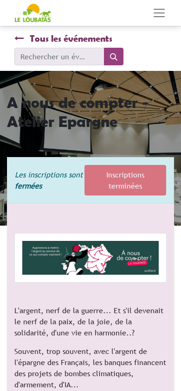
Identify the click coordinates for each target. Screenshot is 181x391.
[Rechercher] (113, 56)
